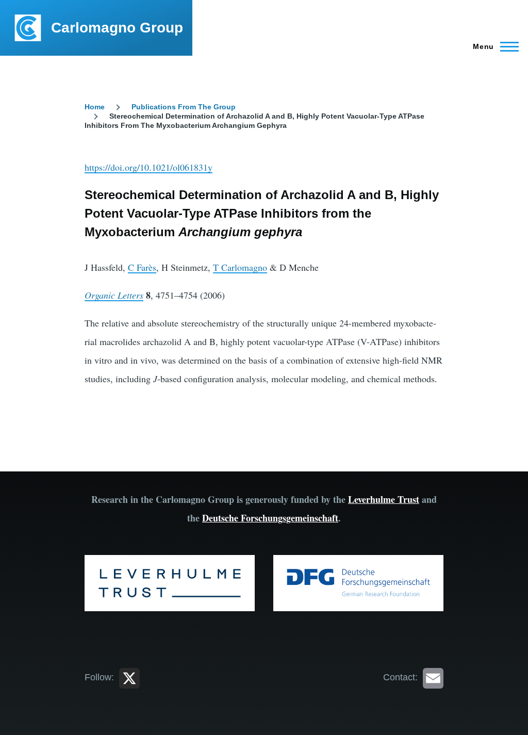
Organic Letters (114, 295)
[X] (129, 677)
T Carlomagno (240, 267)
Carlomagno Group (117, 28)
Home (95, 107)
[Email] (433, 677)
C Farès (142, 267)
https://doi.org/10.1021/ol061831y (148, 167)
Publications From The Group (183, 107)
